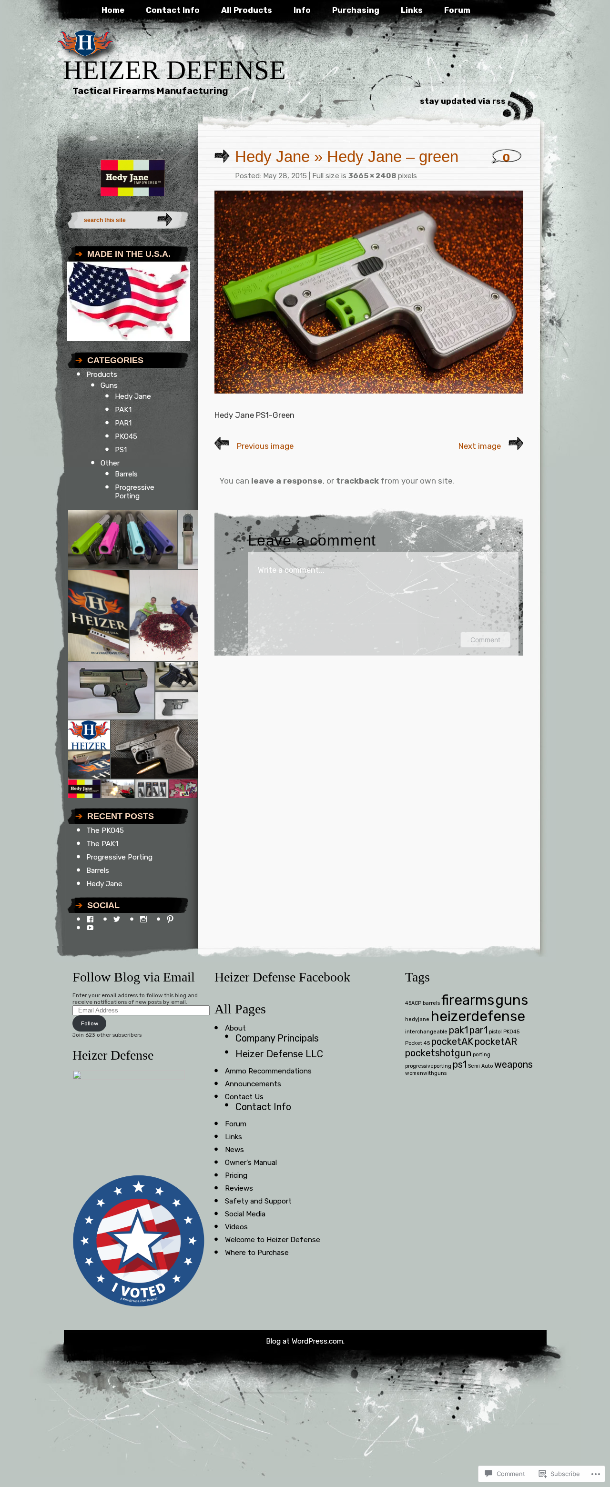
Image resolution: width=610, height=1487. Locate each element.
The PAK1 (102, 844)
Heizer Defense (174, 70)
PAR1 (123, 423)
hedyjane (417, 1019)
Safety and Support (258, 1201)
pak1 (458, 1030)
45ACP (413, 1003)
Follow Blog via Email (133, 977)
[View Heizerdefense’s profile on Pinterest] (170, 919)
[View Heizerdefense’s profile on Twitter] (117, 919)
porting (481, 1055)
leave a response (287, 481)
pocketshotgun (438, 1053)
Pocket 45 (417, 1043)
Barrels (126, 474)
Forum (457, 10)
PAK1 (123, 409)
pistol (495, 1032)
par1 (478, 1030)
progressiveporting (428, 1066)
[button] (122, 539)
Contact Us (244, 1096)
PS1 (121, 449)
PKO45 (126, 436)
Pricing (236, 1175)
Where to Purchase (257, 1252)
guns (512, 1000)
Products (101, 374)
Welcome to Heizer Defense (272, 1239)
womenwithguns (426, 1073)
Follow (89, 1023)
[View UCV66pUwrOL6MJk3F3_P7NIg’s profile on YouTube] (90, 927)
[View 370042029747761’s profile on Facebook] (90, 919)
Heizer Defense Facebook (282, 977)
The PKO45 (105, 830)
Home (113, 10)
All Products (246, 10)
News (234, 1149)
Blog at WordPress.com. (305, 1341)
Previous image (265, 446)
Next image (479, 446)
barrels (431, 1003)
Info (302, 10)
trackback (357, 481)
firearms (467, 1000)
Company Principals (277, 1038)
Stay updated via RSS (463, 101)
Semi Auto (480, 1066)
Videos (236, 1227)
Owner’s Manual (251, 1162)
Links (412, 10)
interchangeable (426, 1032)
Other (110, 463)
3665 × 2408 (372, 176)
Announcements (253, 1084)
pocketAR (496, 1041)
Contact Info (173, 10)
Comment (485, 640)
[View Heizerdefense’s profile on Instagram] (143, 919)
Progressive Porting (134, 491)
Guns (109, 385)
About (235, 1028)
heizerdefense (478, 1016)
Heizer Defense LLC (279, 1054)
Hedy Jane (133, 396)
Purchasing (355, 10)
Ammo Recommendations (268, 1071)
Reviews (239, 1188)
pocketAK (452, 1041)
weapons (513, 1064)
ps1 (460, 1064)
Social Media (245, 1214)
